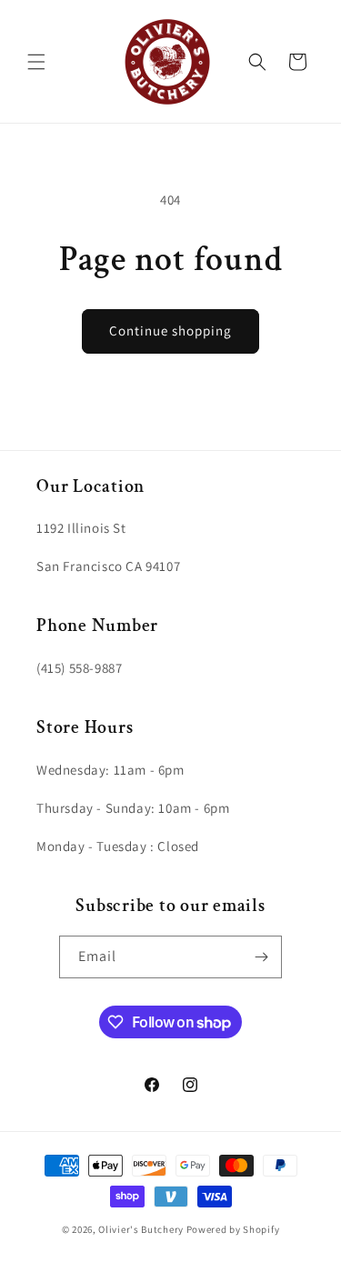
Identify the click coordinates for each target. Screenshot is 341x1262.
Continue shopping (170, 330)
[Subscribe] (261, 957)
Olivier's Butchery (141, 1229)
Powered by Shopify (233, 1229)
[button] (36, 62)
